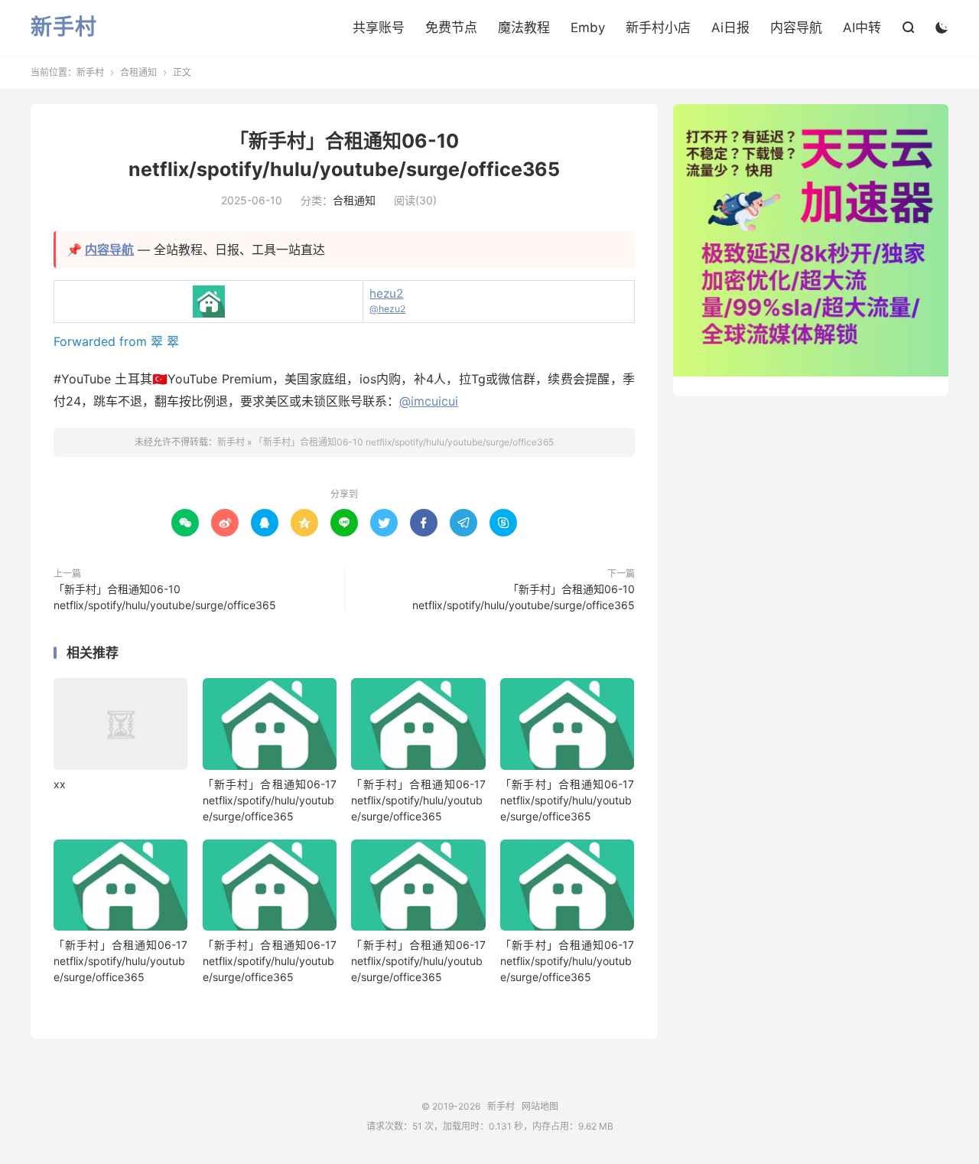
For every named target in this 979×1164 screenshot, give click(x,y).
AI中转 (862, 27)
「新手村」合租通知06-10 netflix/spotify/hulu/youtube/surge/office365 (404, 442)
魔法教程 (524, 27)
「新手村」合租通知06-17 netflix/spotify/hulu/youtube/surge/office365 (270, 800)
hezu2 (386, 293)
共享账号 (379, 27)
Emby (588, 27)
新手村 (64, 27)
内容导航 (796, 27)
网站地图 (540, 1106)
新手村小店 (658, 27)
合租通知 (138, 72)
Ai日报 (730, 27)
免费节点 (451, 27)
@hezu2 (387, 309)
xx (60, 784)
